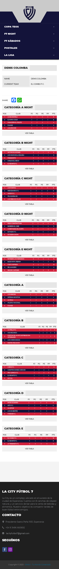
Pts (53, 114)
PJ (32, 114)
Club (18, 114)
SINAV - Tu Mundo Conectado (38, 564)
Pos (4, 114)
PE (42, 114)
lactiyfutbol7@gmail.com (17, 533)
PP (48, 114)
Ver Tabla (29, 133)
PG (37, 114)
